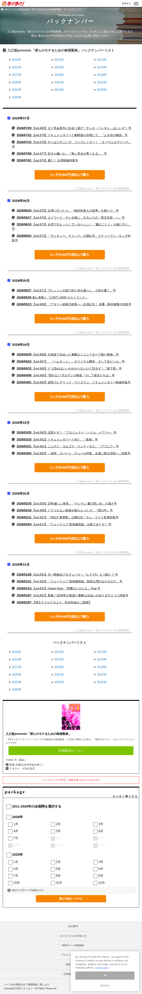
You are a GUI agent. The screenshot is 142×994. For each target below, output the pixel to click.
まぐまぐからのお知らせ (73, 935)
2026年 (16, 97)
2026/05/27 (66, 290)
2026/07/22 (72, 135)
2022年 (102, 82)
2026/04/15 (69, 368)
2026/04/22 (71, 361)
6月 (101, 831)
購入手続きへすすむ (71, 898)
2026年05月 (21, 280)
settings (105, 985)
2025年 (102, 89)
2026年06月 (21, 201)
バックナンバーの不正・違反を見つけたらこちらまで (71, 780)
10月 (16, 845)
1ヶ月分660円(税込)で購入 (69, 175)
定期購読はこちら (71, 750)
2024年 (59, 89)
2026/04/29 (68, 354)
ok (105, 975)
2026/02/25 (67, 503)
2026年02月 (21, 493)
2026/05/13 (74, 304)
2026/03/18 (57, 439)
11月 (59, 845)
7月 (15, 838)
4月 (15, 831)
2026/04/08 (66, 375)
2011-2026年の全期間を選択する (36, 806)
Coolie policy (102, 967)
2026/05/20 (52, 297)
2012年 (59, 59)
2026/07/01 (47, 160)
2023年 (16, 89)
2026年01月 (21, 564)
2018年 (59, 74)
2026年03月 (21, 422)
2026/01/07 (72, 595)
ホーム (8, 9)
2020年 (16, 82)
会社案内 (73, 926)
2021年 (59, 82)
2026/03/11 (68, 446)
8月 (58, 838)
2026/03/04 (74, 453)
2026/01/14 (58, 588)
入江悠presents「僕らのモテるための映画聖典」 (39, 9)
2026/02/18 (65, 510)
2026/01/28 (67, 574)
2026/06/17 (71, 217)
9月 (101, 838)
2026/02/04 (64, 524)
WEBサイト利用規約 (73, 945)
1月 (15, 824)
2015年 (59, 67)
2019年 (102, 74)
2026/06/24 (68, 210)
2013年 (102, 59)
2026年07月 (21, 118)
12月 (102, 845)
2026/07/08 (62, 153)
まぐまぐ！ (29, 988)
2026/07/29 (74, 128)
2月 (58, 824)
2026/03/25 (66, 432)
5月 (58, 831)
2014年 (16, 67)
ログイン (126, 3)
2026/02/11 (68, 517)
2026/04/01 (74, 382)
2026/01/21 (69, 581)
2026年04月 (21, 344)
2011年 (16, 59)
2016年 (102, 67)
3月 (101, 824)
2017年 (16, 74)
